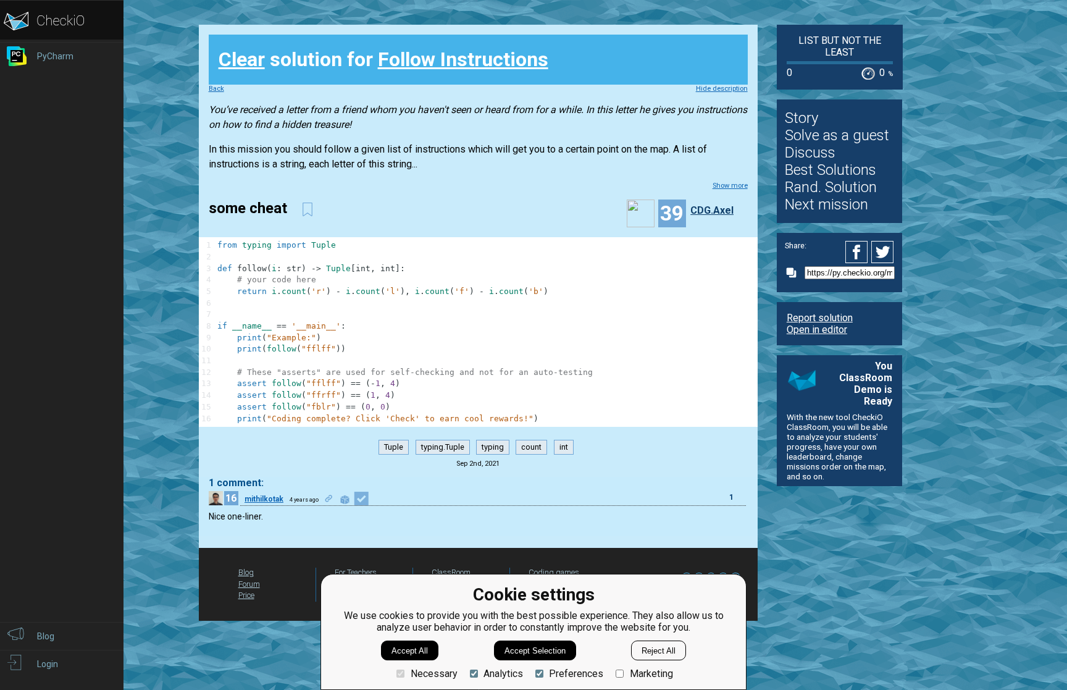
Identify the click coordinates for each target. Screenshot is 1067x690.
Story (801, 118)
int (563, 447)
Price (246, 595)
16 (230, 498)
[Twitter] (883, 252)
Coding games (554, 572)
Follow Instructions (463, 59)
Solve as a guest (837, 135)
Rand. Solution (831, 187)
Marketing (651, 673)
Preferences (576, 673)
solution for (383, 59)
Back (216, 89)
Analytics (503, 673)
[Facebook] (858, 252)
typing (493, 447)
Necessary (434, 673)
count (531, 447)
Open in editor (817, 329)
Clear (242, 59)
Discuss (810, 152)
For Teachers (356, 572)
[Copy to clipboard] (795, 272)
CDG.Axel (712, 210)
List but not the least (839, 46)
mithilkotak (264, 499)
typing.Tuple (442, 447)
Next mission (826, 204)
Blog (246, 572)
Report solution (820, 318)
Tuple (393, 447)
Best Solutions (830, 170)
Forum (249, 584)
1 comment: (236, 483)
